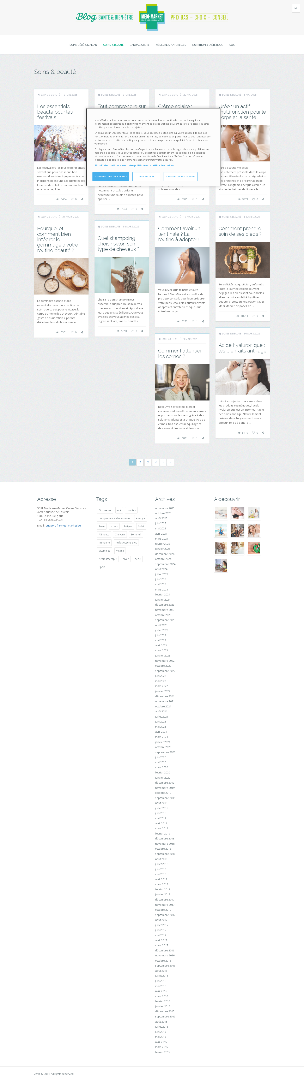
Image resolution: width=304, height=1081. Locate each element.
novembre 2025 (165, 508)
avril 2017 (161, 940)
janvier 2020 (162, 777)
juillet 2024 (161, 574)
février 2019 (162, 833)
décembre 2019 (164, 782)
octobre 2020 (163, 747)
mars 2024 (161, 589)
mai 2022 (160, 681)
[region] (153, 147)
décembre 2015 (164, 1011)
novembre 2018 (165, 843)
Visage (120, 550)
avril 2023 (161, 645)
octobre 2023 (163, 615)
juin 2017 (160, 930)
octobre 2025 (163, 513)
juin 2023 (160, 635)
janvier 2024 (162, 599)
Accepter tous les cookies (111, 176)
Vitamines (104, 550)
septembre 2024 (165, 564)
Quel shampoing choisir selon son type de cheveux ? (118, 243)
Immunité (104, 542)
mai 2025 (160, 528)
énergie (140, 518)
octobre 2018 (163, 848)
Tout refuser (146, 176)
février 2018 (162, 889)
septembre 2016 (165, 965)
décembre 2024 (164, 554)
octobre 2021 (163, 706)
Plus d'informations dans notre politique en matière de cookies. (135, 165)
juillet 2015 (161, 1026)
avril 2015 (161, 1042)
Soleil (141, 526)
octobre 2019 (163, 793)
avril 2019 (161, 823)
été (119, 510)
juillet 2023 (161, 630)
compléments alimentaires (114, 518)
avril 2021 (161, 731)
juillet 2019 (161, 808)
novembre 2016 (165, 955)
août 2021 (161, 711)
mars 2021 (161, 737)
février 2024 (162, 594)
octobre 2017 (163, 909)
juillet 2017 (161, 925)
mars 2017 (161, 945)
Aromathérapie (108, 559)
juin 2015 (160, 1032)
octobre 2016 (163, 960)
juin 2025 (160, 523)
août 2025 (161, 518)
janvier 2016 (162, 1006)
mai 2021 (160, 727)
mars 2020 (161, 767)
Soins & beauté (113, 45)
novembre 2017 (165, 905)
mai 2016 (160, 986)
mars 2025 (161, 538)
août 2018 (161, 859)
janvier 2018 (162, 894)
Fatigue (128, 526)
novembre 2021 (165, 701)
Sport (102, 567)
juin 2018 (160, 869)
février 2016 (162, 1001)
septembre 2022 (165, 671)
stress (114, 526)
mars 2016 (161, 996)
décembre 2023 (164, 604)
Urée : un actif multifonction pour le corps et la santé (242, 111)
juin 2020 (160, 757)
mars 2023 (161, 650)
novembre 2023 (165, 610)
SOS (232, 45)
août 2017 (161, 920)
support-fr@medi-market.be (63, 525)
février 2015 (162, 1052)
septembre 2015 (165, 1016)
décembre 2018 (164, 838)
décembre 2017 (164, 899)
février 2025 (162, 544)
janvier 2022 (162, 691)
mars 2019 (161, 828)
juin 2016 (160, 981)
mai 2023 (160, 640)
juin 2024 (160, 579)
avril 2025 (161, 533)
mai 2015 (160, 1037)
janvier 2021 (162, 742)
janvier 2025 (162, 549)
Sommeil (136, 534)
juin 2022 (160, 676)
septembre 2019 (165, 798)
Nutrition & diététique (207, 45)
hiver (126, 559)
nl (296, 8)
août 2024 (161, 569)
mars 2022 (161, 686)
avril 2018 (161, 879)
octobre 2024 (163, 559)
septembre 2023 (165, 620)
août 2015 (161, 1021)
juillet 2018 (161, 864)
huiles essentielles (126, 542)
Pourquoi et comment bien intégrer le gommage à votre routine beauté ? (57, 239)
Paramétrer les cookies (180, 176)
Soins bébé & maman (83, 45)
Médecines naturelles (171, 45)
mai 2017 (160, 935)
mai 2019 (160, 818)
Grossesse (105, 510)
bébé (138, 559)
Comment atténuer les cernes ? (180, 353)
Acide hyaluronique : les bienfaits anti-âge (243, 348)
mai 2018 (160, 874)
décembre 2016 (164, 950)
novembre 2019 (165, 788)
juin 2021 (160, 721)
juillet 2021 (161, 716)
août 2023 (161, 625)
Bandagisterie (140, 45)
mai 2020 (160, 762)
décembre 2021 (164, 696)
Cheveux (120, 534)
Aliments (104, 534)
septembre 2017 (165, 915)
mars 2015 (161, 1047)
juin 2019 (160, 813)
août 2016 (161, 971)
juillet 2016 (161, 976)
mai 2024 (160, 584)
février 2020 (162, 772)
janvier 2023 (162, 655)
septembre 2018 (165, 854)
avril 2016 (161, 991)
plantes (131, 510)
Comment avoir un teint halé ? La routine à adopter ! (179, 233)
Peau (102, 526)
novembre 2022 (165, 661)
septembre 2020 (165, 752)
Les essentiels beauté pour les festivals (55, 111)
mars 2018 (161, 884)
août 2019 (161, 803)
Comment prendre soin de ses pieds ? (240, 231)
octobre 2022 (163, 665)
